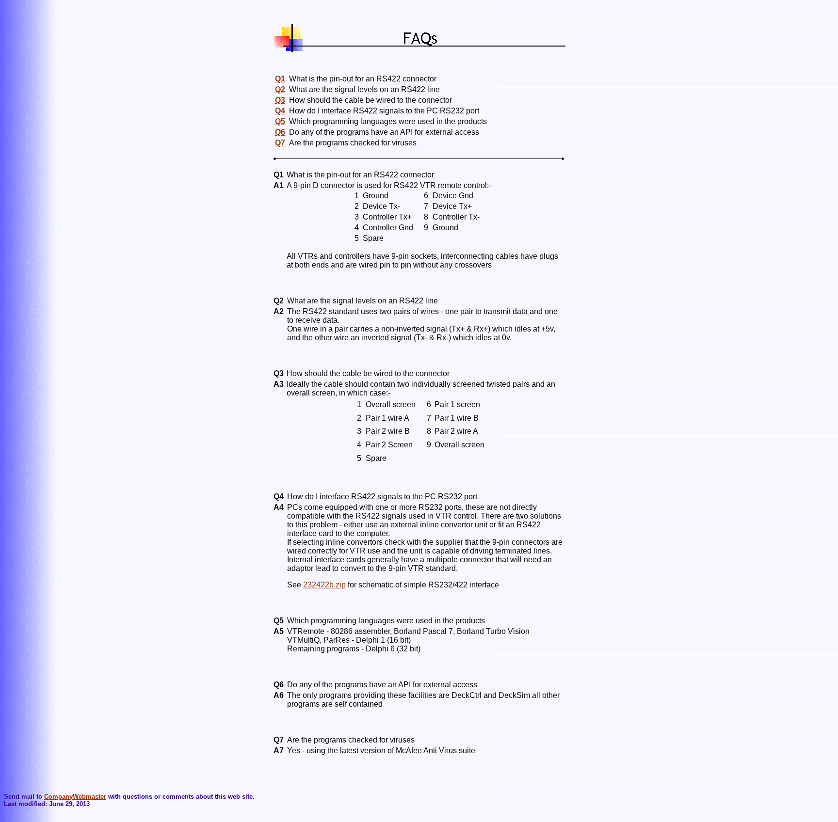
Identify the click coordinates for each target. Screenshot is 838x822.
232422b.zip (324, 585)
